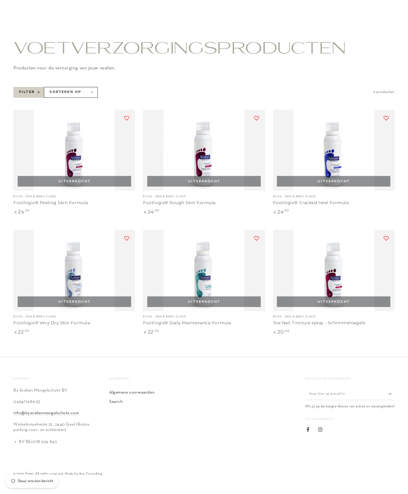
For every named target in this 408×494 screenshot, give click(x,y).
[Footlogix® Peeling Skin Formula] (74, 150)
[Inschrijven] (391, 394)
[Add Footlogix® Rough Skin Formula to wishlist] (256, 118)
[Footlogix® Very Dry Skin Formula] (74, 270)
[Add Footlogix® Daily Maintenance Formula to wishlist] (256, 238)
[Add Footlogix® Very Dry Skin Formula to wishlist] (126, 238)
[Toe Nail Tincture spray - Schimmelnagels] (334, 270)
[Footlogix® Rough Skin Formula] (204, 150)
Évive (29, 473)
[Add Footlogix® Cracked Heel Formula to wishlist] (386, 118)
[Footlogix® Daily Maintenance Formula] (204, 270)
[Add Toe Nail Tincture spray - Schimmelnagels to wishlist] (386, 238)
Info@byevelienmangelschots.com (46, 413)
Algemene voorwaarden (131, 392)
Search (115, 402)
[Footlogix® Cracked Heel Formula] (334, 150)
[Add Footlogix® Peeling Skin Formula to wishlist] (126, 118)
